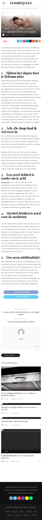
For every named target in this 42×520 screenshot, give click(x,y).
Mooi (22, 511)
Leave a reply (10, 355)
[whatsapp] (31, 498)
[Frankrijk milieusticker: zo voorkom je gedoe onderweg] (21, 441)
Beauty (15, 511)
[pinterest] (19, 498)
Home (7, 511)
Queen (7, 28)
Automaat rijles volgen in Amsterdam (14, 421)
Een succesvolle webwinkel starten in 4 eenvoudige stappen (21, 313)
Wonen (26, 515)
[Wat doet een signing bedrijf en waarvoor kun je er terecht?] (21, 404)
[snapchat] (27, 498)
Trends (21, 28)
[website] (3, 346)
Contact (34, 515)
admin (7, 35)
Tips (14, 28)
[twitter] (15, 498)
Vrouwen (30, 28)
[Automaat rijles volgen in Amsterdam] (21, 418)
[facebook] (11, 498)
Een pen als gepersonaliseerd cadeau (21, 322)
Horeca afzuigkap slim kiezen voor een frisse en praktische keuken (18, 394)
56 (40, 461)
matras (27, 64)
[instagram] (23, 498)
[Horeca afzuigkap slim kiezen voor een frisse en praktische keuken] (21, 379)
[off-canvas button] (3, 3)
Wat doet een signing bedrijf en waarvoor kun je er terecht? (19, 408)
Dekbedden (5, 182)
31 (40, 413)
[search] (38, 3)
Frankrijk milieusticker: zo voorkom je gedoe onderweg (17, 457)
